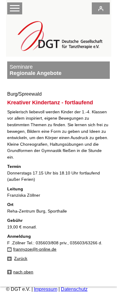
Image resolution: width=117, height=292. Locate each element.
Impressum (45, 289)
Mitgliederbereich (101, 8)
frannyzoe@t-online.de (34, 249)
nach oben (23, 272)
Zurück (20, 258)
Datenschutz (74, 289)
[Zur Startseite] (58, 53)
